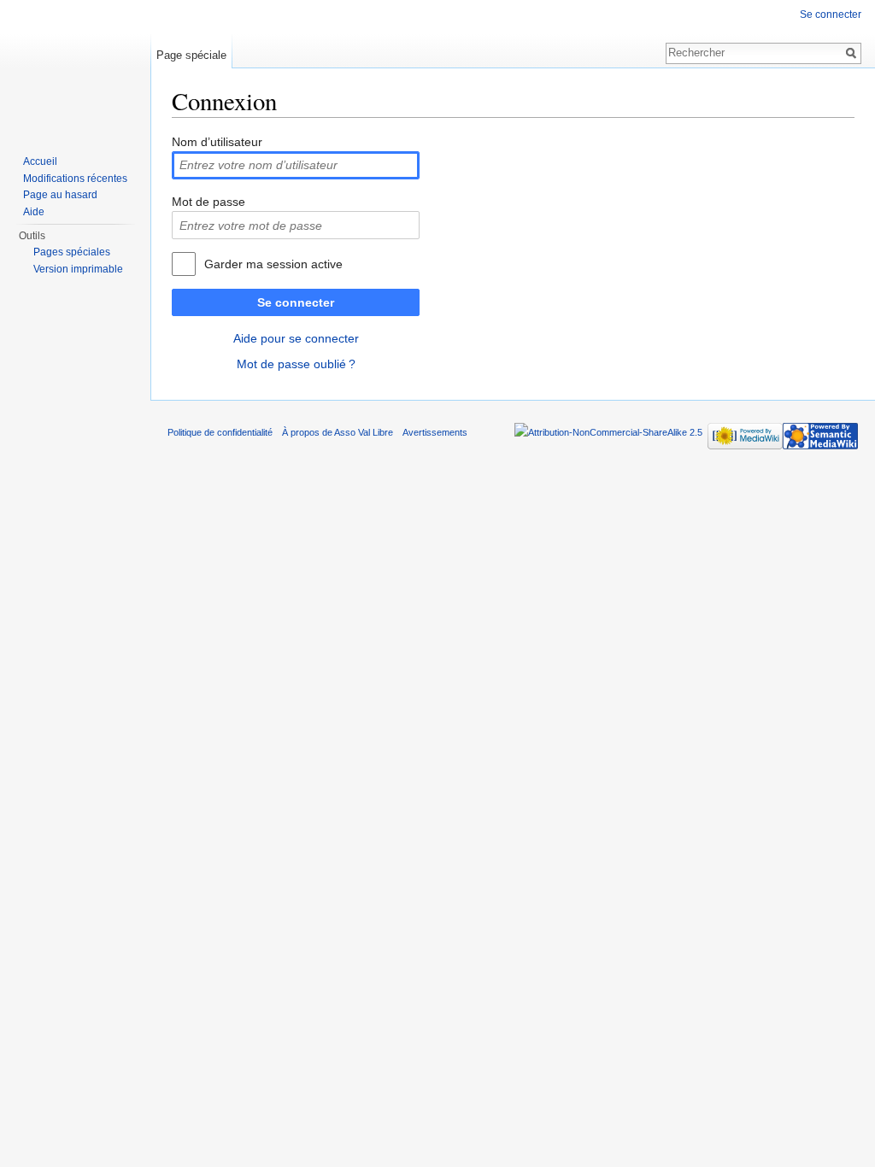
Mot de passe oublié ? (296, 364)
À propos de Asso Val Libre (337, 432)
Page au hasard (60, 195)
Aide (33, 212)
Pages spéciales (71, 252)
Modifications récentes (75, 179)
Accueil (40, 161)
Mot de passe (208, 201)
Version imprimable (78, 269)
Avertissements (434, 432)
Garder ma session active (273, 264)
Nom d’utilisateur (217, 142)
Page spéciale (191, 55)
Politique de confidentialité (220, 432)
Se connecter (295, 302)
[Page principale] (75, 68)
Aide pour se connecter (296, 338)
